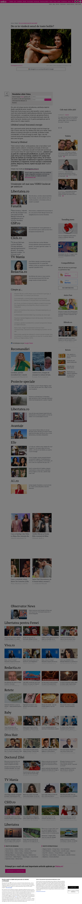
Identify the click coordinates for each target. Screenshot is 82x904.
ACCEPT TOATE (73, 887)
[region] (41, 890)
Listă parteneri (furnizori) (40, 891)
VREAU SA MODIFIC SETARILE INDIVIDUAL (73, 891)
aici (16, 896)
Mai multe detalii (9, 887)
